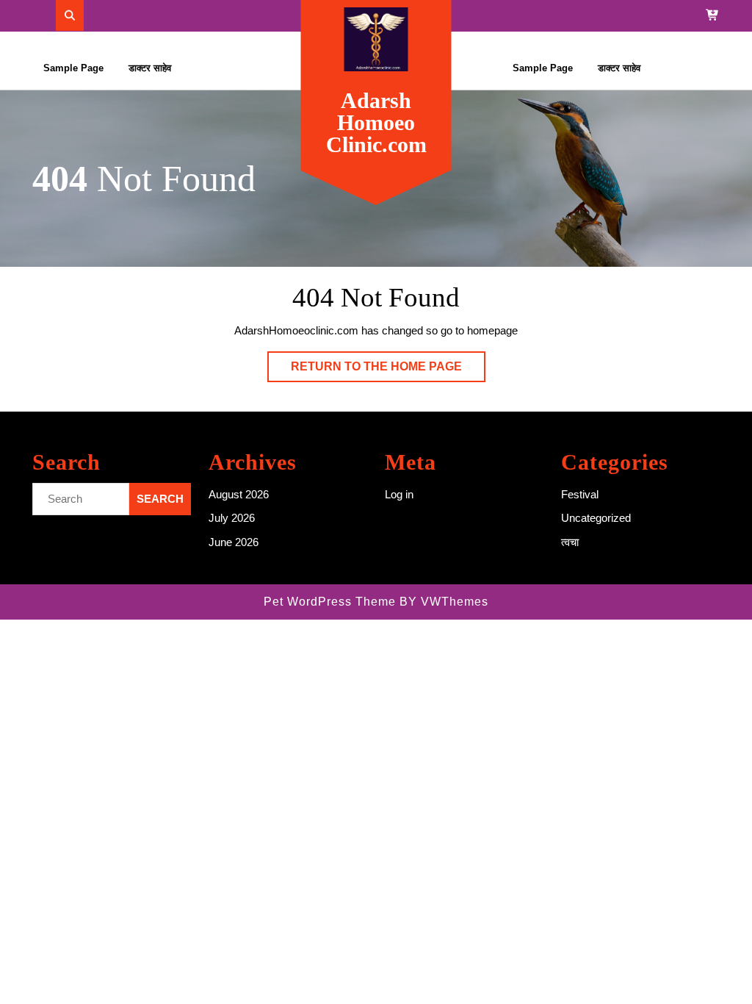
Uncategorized (596, 518)
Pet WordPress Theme (330, 601)
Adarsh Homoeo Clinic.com (376, 122)
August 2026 (239, 494)
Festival (580, 494)
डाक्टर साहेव (150, 67)
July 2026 (232, 518)
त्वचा (570, 542)
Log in (399, 494)
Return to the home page (388, 370)
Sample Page (73, 67)
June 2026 (233, 542)
